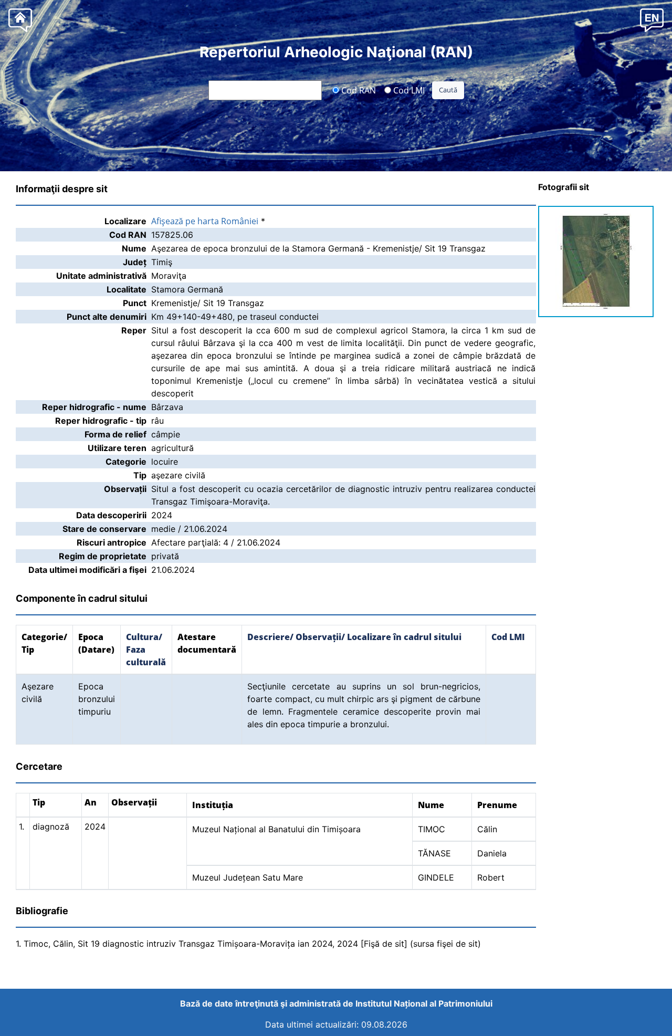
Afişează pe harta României (204, 221)
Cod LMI (408, 90)
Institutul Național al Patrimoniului (423, 1003)
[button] (652, 19)
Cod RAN (357, 90)
